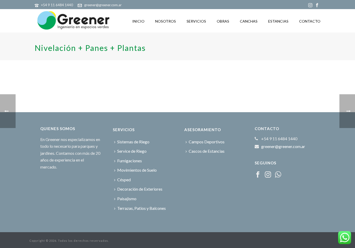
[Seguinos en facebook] (258, 174)
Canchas (249, 21)
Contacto (309, 21)
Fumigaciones (129, 160)
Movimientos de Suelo (137, 169)
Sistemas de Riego (133, 141)
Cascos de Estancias (207, 151)
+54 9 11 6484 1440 (57, 5)
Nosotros (165, 21)
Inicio (138, 21)
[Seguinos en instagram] (268, 174)
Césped (124, 179)
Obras (223, 21)
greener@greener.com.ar (103, 5)
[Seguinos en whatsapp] (278, 174)
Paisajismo (126, 198)
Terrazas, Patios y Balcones (141, 208)
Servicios (196, 21)
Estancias (278, 21)
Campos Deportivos (207, 141)
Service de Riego (132, 151)
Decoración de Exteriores (139, 188)
